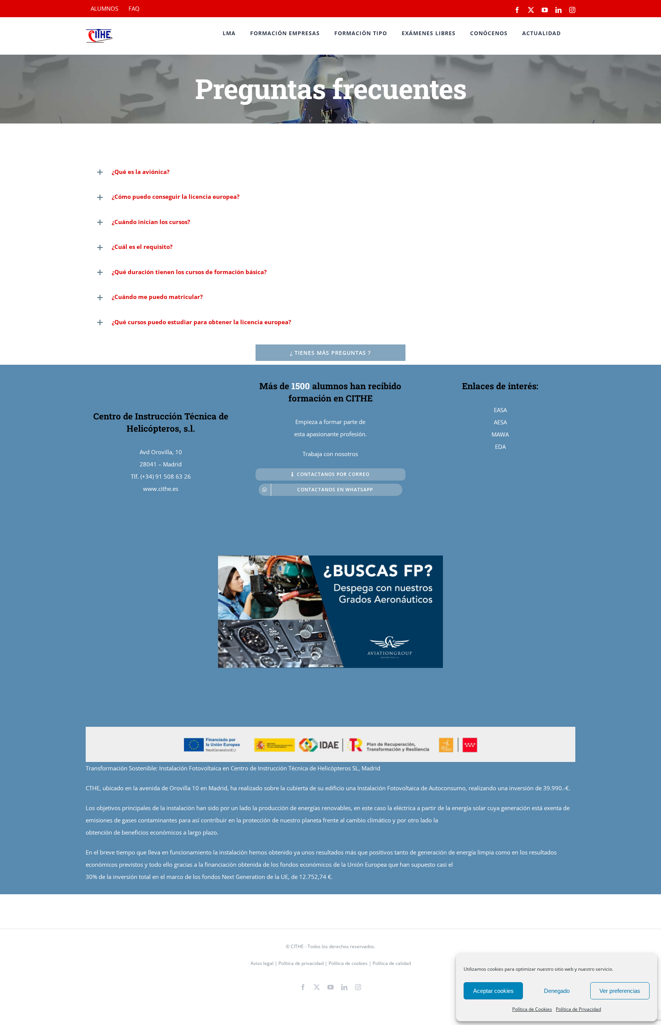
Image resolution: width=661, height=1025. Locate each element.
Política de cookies (349, 963)
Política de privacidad (301, 963)
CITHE (297, 946)
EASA (500, 410)
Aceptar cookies (493, 991)
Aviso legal (263, 963)
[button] (330, 172)
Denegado (557, 991)
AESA (500, 422)
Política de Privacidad (578, 1009)
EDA (500, 446)
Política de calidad (392, 963)
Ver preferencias (619, 991)
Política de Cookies (532, 1009)
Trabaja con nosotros (330, 454)
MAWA (500, 434)
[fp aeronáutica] (330, 558)
